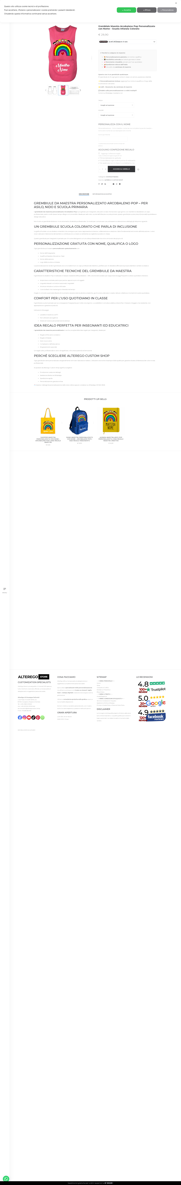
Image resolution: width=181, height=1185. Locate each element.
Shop (98, 685)
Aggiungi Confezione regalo (110, 153)
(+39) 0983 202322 (26, 704)
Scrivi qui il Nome (104, 134)
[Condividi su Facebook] (98, 184)
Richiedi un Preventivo (103, 690)
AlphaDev (32, 730)
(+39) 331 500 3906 (26, 706)
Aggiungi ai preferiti (138, 169)
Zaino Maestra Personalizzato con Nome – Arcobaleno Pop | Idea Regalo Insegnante (79, 438)
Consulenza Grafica (103, 687)
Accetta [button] (127, 10)
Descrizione (84, 194)
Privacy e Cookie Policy (104, 705)
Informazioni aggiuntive (102, 194)
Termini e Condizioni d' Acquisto (106, 701)
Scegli (48, 445)
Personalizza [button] (167, 10)
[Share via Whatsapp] (116, 184)
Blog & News (100, 692)
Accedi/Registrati (102, 696)
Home (98, 683)
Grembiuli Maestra (112, 177)
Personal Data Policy (118, 705)
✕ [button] (176, 3)
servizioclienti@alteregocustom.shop (29, 708)
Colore (100, 110)
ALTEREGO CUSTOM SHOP (114, 180)
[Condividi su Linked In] (105, 184)
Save (110, 184)
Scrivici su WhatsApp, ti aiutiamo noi (110, 93)
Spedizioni (100, 703)
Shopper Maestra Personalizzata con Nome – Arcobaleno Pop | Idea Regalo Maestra (48, 439)
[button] (6, 1179)
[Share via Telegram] (119, 184)
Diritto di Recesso (109, 703)
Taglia (100, 100)
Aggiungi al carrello (121, 169)
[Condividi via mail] (113, 184)
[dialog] (90, 11)
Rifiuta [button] (147, 10)
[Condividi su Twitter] (102, 184)
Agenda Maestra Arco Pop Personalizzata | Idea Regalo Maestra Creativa (110, 438)
